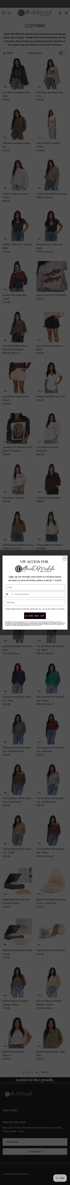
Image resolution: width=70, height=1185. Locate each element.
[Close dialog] (65, 558)
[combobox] (9, 594)
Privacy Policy (32, 625)
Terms (39, 625)
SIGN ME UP (35, 615)
